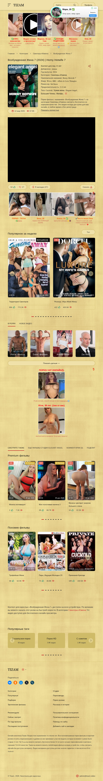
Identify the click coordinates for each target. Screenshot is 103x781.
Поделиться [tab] (93, 448)
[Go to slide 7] (48, 316)
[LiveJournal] (32, 682)
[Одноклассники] (15, 682)
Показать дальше (50, 363)
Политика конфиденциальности (66, 717)
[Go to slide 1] (32, 316)
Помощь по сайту (60, 722)
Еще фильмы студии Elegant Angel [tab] (45, 448)
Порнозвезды (58, 696)
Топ (88, 232)
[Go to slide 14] (66, 316)
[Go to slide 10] (56, 316)
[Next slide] (90, 273)
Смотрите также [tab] (16, 448)
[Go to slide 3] (38, 316)
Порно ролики (59, 700)
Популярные (13, 696)
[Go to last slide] (12, 273)
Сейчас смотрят (14, 717)
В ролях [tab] (11, 324)
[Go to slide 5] (43, 316)
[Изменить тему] (24, 669)
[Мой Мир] (21, 682)
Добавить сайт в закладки (63, 726)
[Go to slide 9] (53, 316)
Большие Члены (48, 93)
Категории (24, 54)
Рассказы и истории (61, 705)
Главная (11, 54)
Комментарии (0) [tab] (75, 448)
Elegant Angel (71, 90)
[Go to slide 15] (68, 316)
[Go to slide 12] (61, 316)
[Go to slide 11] (58, 316)
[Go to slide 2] (35, 316)
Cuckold (49, 90)
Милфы (59, 93)
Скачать (86, 187)
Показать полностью (50, 110)
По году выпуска (14, 722)
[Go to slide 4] (40, 316)
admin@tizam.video (87, 776)
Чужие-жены (59, 90)
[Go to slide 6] (45, 316)
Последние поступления (18, 726)
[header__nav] (9, 5)
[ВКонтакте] (10, 682)
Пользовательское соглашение (66, 713)
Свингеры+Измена (40, 54)
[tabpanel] (51, 346)
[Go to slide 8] (51, 316)
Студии (56, 691)
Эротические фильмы (17, 705)
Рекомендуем (13, 713)
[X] (27, 682)
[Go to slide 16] (71, 316)
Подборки (12, 700)
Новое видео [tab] (25, 324)
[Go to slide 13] (63, 316)
